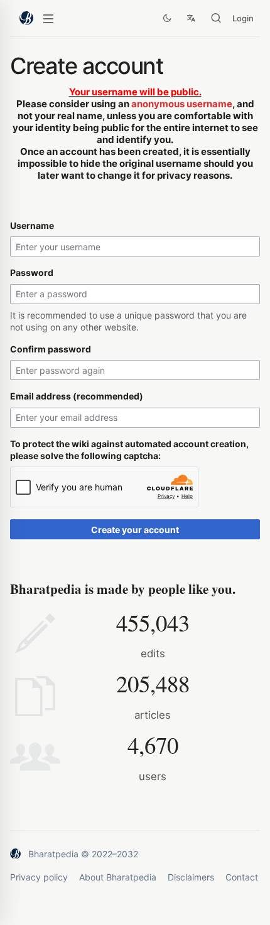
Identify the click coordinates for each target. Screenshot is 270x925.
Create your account (135, 529)
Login (243, 18)
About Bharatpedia (117, 877)
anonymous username (181, 104)
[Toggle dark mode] (167, 18)
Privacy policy (39, 877)
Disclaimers (191, 877)
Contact (241, 877)
